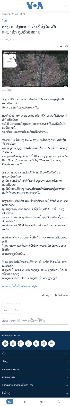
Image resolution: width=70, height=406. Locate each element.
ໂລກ (4, 20)
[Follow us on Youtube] (13, 343)
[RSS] (36, 343)
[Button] (64, 47)
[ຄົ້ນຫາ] (58, 402)
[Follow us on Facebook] (5, 343)
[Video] (25, 402)
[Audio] (42, 402)
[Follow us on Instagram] (21, 343)
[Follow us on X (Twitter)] (28, 343)
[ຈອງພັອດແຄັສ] (51, 343)
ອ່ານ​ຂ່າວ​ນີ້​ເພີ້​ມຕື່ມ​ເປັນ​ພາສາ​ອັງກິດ (20, 286)
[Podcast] (44, 343)
